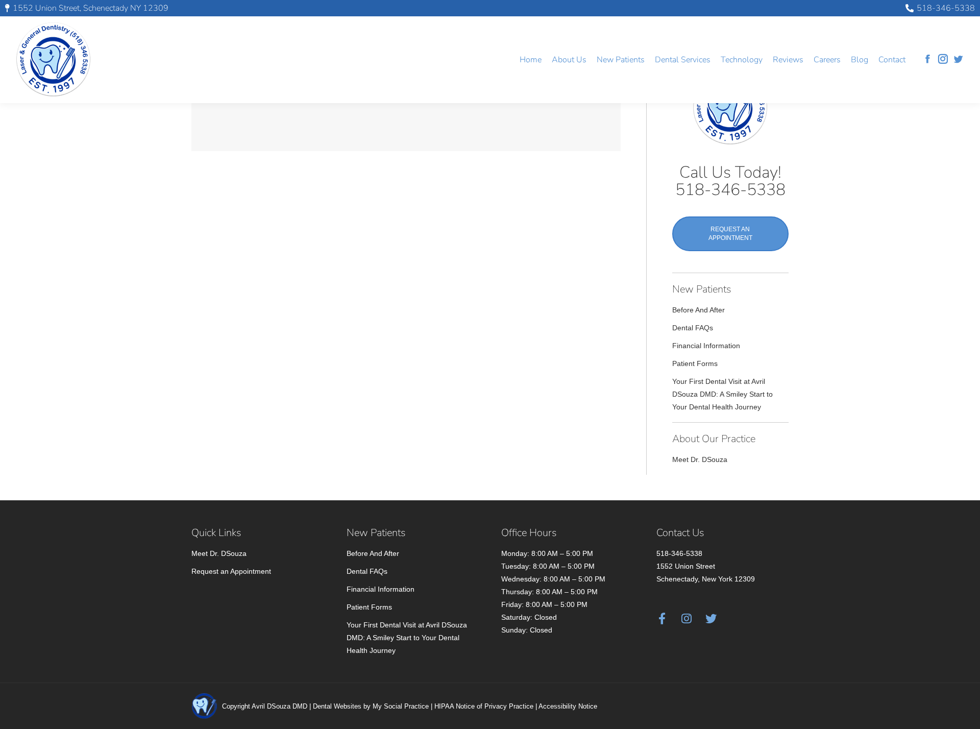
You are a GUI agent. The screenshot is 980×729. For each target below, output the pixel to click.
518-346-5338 (946, 8)
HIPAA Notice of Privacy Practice (483, 706)
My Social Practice (401, 706)
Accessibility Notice (567, 706)
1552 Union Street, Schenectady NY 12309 (90, 8)
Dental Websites (337, 706)
